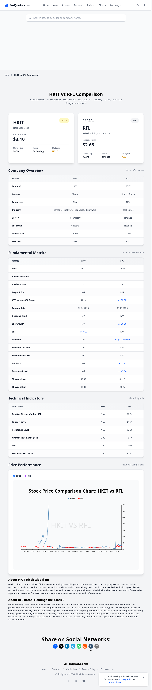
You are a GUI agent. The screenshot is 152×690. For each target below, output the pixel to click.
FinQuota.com (77, 664)
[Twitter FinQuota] (76, 681)
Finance (106, 156)
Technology (38, 151)
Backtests (78, 5)
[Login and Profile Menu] (144, 5)
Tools (89, 5)
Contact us (71, 669)
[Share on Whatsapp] (79, 646)
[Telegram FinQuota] (84, 681)
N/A (124, 156)
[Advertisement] (76, 47)
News (55, 5)
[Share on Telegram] (73, 646)
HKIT (18, 122)
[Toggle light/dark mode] (137, 5)
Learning (114, 5)
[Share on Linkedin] (67, 646)
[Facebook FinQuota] (68, 681)
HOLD (55, 151)
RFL (87, 128)
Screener (66, 5)
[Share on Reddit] (85, 646)
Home (46, 5)
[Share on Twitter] (61, 646)
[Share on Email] (96, 646)
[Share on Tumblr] (90, 646)
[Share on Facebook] (55, 646)
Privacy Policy (88, 669)
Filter (101, 5)
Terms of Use (114, 682)
